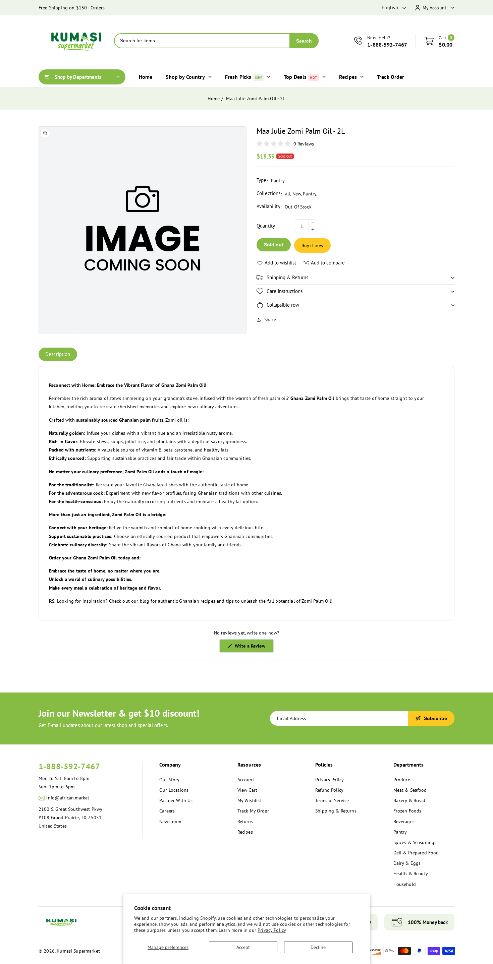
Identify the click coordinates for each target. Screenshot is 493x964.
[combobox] (202, 40)
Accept (243, 947)
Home (214, 99)
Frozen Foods (407, 811)
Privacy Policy (272, 930)
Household (404, 884)
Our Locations (173, 790)
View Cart (247, 790)
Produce (401, 780)
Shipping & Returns (336, 811)
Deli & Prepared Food (416, 853)
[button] (355, 277)
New (296, 194)
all (287, 194)
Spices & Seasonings (415, 842)
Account (245, 780)
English (390, 7)
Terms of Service (332, 800)
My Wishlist (249, 800)
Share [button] (270, 319)
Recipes (245, 832)
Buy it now (312, 245)
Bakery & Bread (409, 800)
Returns (245, 822)
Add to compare (328, 262)
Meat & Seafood (410, 790)
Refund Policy (329, 790)
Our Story (169, 780)
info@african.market (67, 798)
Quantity (266, 226)
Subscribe (435, 718)
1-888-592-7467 (69, 766)
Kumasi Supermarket (78, 951)
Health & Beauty (410, 873)
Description (57, 354)
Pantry (309, 194)
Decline (318, 947)
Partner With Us (176, 800)
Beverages (404, 822)
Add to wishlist (280, 262)
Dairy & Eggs (407, 863)
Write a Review (253, 648)
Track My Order (253, 811)
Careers (167, 811)
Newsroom (170, 822)
